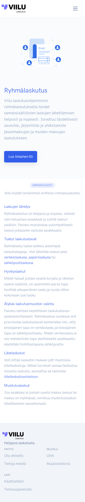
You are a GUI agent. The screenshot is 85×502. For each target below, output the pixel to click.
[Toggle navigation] (75, 9)
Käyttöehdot (14, 481)
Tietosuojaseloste (18, 489)
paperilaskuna (40, 257)
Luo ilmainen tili (20, 156)
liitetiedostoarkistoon (21, 377)
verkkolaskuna (15, 257)
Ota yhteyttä (13, 456)
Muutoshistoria (58, 464)
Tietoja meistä (15, 464)
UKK (50, 456)
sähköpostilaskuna (18, 263)
